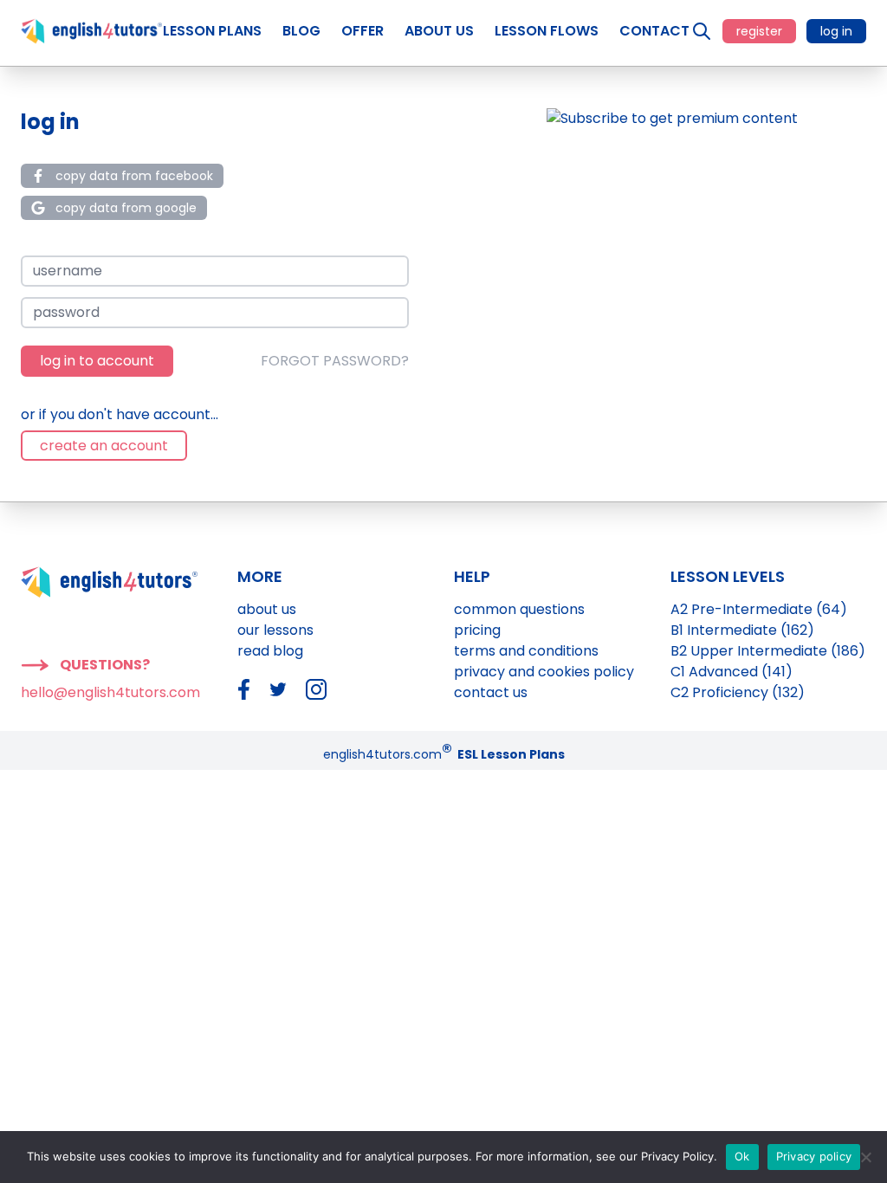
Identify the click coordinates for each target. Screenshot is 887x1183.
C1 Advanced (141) (731, 672)
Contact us (491, 692)
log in (836, 31)
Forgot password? (335, 361)
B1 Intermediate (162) (742, 630)
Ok (742, 1156)
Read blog (270, 651)
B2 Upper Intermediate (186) (767, 651)
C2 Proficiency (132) (737, 692)
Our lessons (275, 630)
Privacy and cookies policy (544, 672)
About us (266, 609)
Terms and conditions (526, 651)
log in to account (97, 361)
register (759, 31)
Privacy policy (814, 1156)
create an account (104, 446)
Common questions (519, 609)
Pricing (477, 630)
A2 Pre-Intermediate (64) (758, 609)
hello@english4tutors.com (110, 692)
